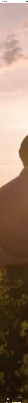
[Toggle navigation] (27, 1)
